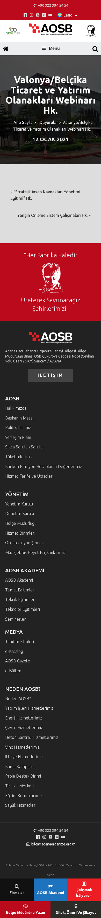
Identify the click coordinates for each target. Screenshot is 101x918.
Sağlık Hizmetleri (20, 805)
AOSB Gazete (17, 661)
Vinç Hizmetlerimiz (22, 747)
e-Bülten (13, 670)
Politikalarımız (18, 427)
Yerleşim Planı (18, 437)
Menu (54, 48)
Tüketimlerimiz (19, 456)
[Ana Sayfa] (5, 48)
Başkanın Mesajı (19, 418)
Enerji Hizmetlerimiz (23, 718)
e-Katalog (14, 651)
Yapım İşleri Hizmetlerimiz (29, 708)
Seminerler (15, 619)
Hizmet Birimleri (20, 533)
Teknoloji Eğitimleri (22, 609)
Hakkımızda (15, 408)
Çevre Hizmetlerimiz (24, 727)
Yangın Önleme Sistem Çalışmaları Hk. (52, 215)
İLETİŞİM (50, 375)
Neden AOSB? (18, 698)
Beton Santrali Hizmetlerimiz (31, 737)
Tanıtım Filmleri (19, 641)
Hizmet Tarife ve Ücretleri (29, 476)
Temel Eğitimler (19, 590)
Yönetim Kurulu (19, 504)
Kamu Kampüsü (19, 766)
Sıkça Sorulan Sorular (24, 447)
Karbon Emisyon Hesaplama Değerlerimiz (43, 466)
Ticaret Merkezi (19, 786)
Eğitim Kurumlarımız (23, 795)
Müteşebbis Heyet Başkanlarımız (35, 552)
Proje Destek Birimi (23, 776)
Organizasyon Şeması (24, 542)
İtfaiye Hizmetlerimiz (24, 756)
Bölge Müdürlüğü (21, 523)
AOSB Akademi (19, 580)
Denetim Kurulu (19, 513)
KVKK (50, 874)
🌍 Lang (65, 15)
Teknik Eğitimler (20, 599)
